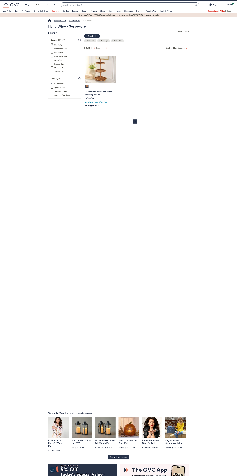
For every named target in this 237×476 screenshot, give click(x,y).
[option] (118, 15)
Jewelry (94, 11)
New (16, 11)
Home (118, 11)
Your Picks (7, 11)
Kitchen (139, 11)
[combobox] (127, 5)
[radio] (87, 86)
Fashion (75, 11)
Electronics (128, 11)
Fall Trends (26, 11)
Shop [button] (27, 5)
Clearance (55, 11)
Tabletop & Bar (74, 21)
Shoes (102, 11)
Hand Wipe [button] (104, 41)
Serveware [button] (90, 41)
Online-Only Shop (41, 11)
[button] (211, 4)
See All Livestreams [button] (118, 457)
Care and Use (58, 40)
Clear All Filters (183, 31)
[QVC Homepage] (49, 20)
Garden (66, 11)
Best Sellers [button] (118, 41)
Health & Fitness (166, 11)
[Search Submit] (196, 5)
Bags (110, 11)
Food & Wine (151, 11)
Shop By (55, 78)
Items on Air (51, 5)
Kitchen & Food (60, 21)
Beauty (84, 11)
